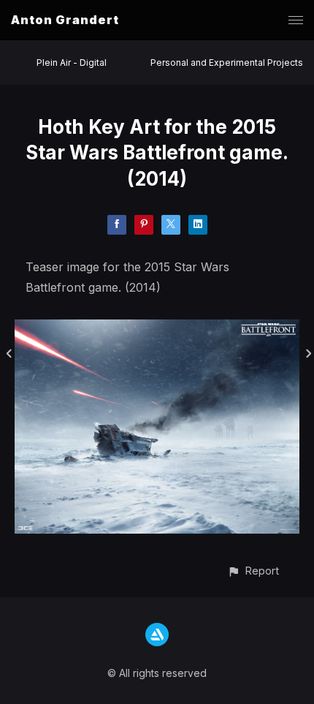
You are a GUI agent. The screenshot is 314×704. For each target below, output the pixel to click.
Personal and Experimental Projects (226, 62)
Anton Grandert (65, 19)
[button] (253, 571)
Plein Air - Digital (72, 62)
